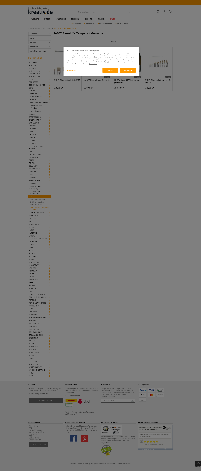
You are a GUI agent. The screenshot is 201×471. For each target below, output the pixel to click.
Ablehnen (110, 70)
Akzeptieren (128, 70)
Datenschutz (93, 64)
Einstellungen (71, 70)
